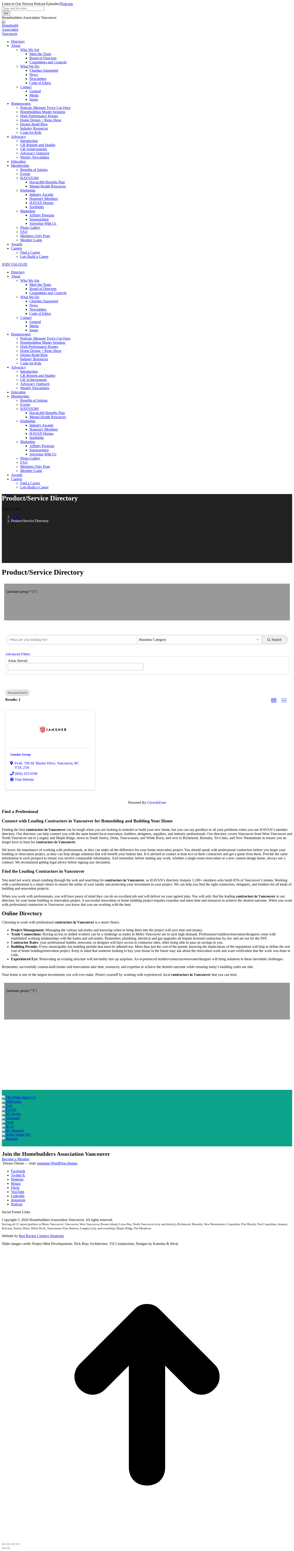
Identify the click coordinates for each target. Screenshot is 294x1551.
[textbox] (10, 665)
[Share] (8, 1544)
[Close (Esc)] (4, 1544)
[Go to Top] (147, 1539)
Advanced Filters (17, 654)
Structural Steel (16, 692)
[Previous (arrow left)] (4, 1548)
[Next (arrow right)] (8, 1548)
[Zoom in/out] (17, 1544)
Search (276, 640)
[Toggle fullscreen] (13, 1544)
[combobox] (199, 639)
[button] (273, 700)
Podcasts (66, 4)
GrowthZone (156, 802)
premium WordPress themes (57, 1163)
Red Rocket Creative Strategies (41, 1236)
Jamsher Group (20, 754)
